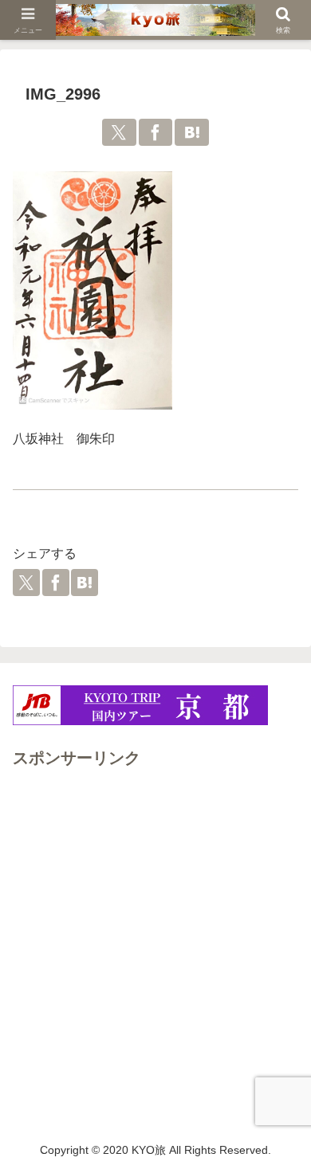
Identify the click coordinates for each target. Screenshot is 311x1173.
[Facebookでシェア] (156, 132)
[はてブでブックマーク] (192, 132)
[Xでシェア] (119, 132)
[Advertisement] (155, 927)
